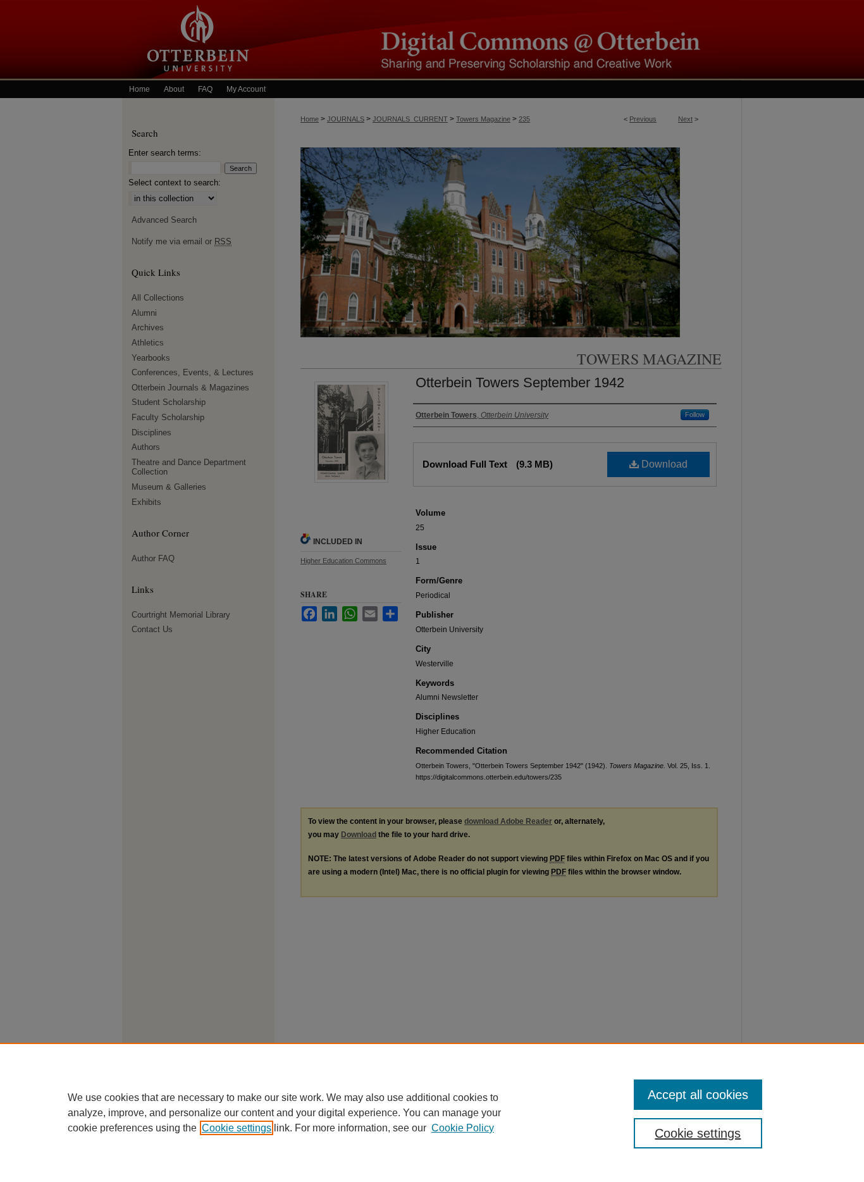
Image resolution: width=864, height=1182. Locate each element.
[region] (432, 1112)
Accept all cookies (698, 1095)
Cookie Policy (462, 1128)
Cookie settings (236, 1128)
